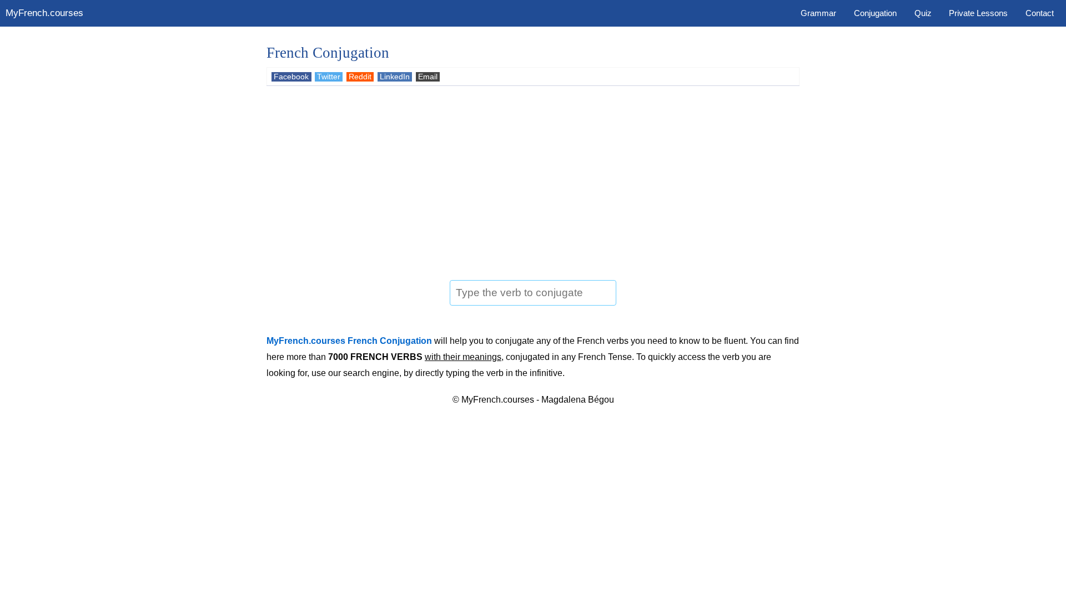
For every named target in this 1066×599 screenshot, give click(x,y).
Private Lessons (978, 13)
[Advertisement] (533, 177)
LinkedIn (395, 77)
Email (428, 77)
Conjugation (875, 13)
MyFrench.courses (44, 13)
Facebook (291, 77)
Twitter (328, 77)
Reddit (360, 77)
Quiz (923, 13)
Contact (1039, 13)
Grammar (818, 13)
